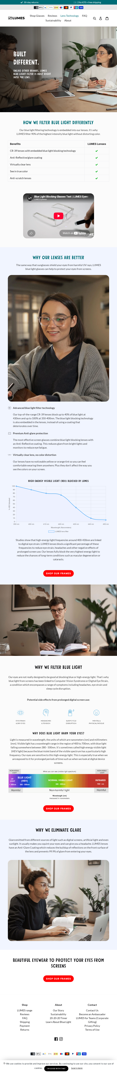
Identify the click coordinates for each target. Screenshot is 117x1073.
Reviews (52, 15)
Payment (25, 1025)
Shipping (25, 1021)
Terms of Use (92, 1029)
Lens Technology (69, 15)
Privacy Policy (92, 1025)
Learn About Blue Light (58, 1021)
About (67, 20)
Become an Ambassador (92, 1014)
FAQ (84, 15)
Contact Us (92, 1010)
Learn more (77, 1068)
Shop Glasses (37, 15)
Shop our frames (58, 573)
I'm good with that (56, 1068)
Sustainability (53, 20)
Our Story (58, 1010)
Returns (24, 1029)
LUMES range (24, 1010)
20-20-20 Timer (58, 1018)
